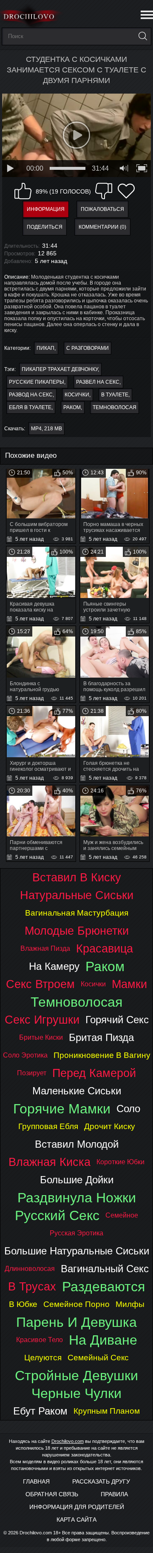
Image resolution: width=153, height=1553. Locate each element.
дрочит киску (109, 1126)
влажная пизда (45, 948)
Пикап (45, 348)
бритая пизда (101, 1037)
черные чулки (76, 1393)
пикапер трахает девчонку (60, 369)
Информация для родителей (76, 1506)
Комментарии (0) (102, 227)
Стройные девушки (76, 1375)
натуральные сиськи (76, 895)
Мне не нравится (103, 191)
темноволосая (114, 407)
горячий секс (117, 1019)
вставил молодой (77, 1144)
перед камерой (94, 1073)
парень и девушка (76, 1322)
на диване (103, 1340)
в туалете (114, 395)
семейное (121, 1215)
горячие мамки (61, 1109)
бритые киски (41, 1037)
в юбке (23, 1304)
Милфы (130, 1304)
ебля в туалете (30, 407)
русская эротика (76, 1233)
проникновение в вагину (102, 1055)
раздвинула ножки (76, 1197)
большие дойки (76, 1179)
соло (128, 1108)
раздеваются (103, 1286)
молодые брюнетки (77, 930)
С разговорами (87, 348)
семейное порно (76, 1304)
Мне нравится (22, 191)
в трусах (32, 1286)
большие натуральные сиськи (76, 1251)
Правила (114, 1494)
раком (72, 407)
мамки (129, 984)
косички (77, 395)
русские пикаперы (36, 382)
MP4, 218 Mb (46, 429)
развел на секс (97, 382)
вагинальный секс (105, 1268)
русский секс (57, 1215)
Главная (36, 1481)
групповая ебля (48, 1126)
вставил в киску (76, 877)
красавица (104, 948)
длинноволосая (30, 1268)
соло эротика (25, 1055)
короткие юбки (120, 1161)
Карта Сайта (76, 1519)
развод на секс (31, 395)
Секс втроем (40, 984)
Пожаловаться (102, 209)
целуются (43, 1357)
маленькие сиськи (76, 1090)
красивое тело (39, 1339)
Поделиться (44, 227)
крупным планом (107, 1410)
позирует (31, 1073)
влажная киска (49, 1161)
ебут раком (40, 1411)
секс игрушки (42, 1019)
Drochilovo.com (67, 1441)
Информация (46, 209)
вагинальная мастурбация (76, 912)
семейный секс (98, 1357)
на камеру (54, 966)
